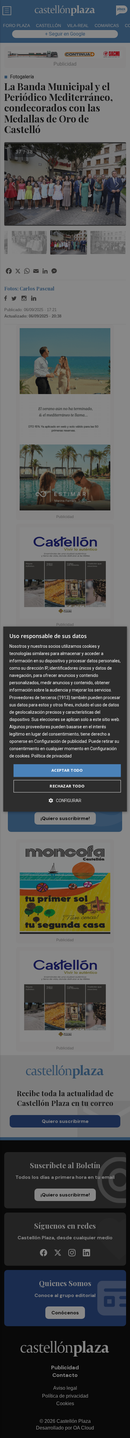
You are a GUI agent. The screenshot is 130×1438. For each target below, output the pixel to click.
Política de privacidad (51, 756)
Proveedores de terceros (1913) (39, 697)
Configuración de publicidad (60, 741)
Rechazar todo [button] (67, 786)
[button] (65, 800)
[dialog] (65, 719)
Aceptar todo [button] (67, 770)
